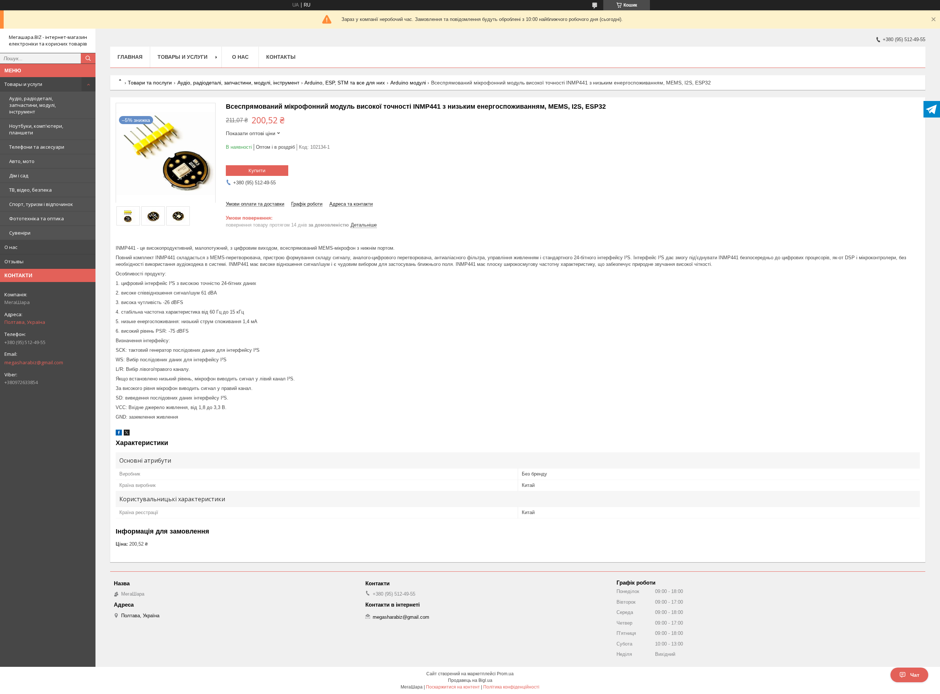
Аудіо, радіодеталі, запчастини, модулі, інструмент (32, 105)
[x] (127, 434)
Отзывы (14, 261)
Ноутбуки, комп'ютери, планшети (36, 129)
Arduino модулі (408, 83)
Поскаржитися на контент (453, 687)
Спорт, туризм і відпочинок (41, 204)
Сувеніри (19, 232)
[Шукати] (88, 58)
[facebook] (119, 434)
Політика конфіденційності (511, 687)
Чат (914, 675)
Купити (257, 170)
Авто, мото (22, 161)
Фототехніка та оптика (36, 218)
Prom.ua (505, 673)
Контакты (281, 57)
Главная (130, 57)
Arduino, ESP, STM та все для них (344, 83)
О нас (10, 247)
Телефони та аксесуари (36, 147)
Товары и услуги (23, 84)
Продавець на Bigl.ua (470, 680)
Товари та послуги (150, 83)
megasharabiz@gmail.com (33, 362)
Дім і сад (18, 175)
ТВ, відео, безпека (30, 190)
